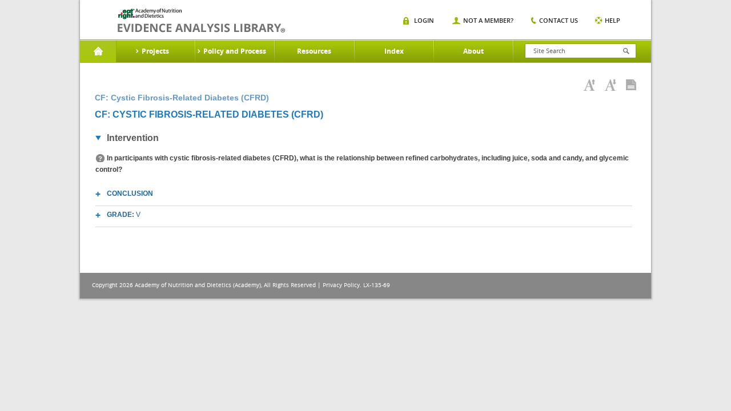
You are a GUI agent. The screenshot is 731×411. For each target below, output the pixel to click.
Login (424, 20)
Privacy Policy (341, 285)
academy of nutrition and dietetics (201, 21)
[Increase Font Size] (589, 85)
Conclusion (130, 194)
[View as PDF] (631, 85)
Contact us (558, 20)
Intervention (133, 138)
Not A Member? (488, 20)
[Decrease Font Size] (610, 85)
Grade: (123, 215)
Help (612, 20)
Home (98, 51)
